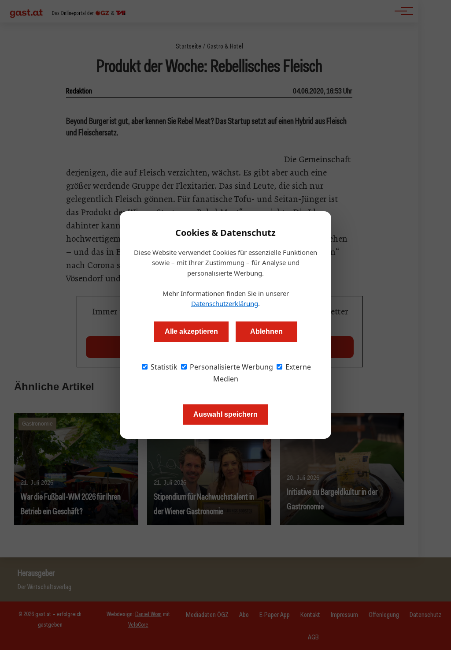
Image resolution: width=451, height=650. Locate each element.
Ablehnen (266, 331)
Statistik (163, 367)
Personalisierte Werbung (230, 367)
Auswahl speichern (225, 414)
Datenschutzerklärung (224, 303)
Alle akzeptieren (191, 331)
